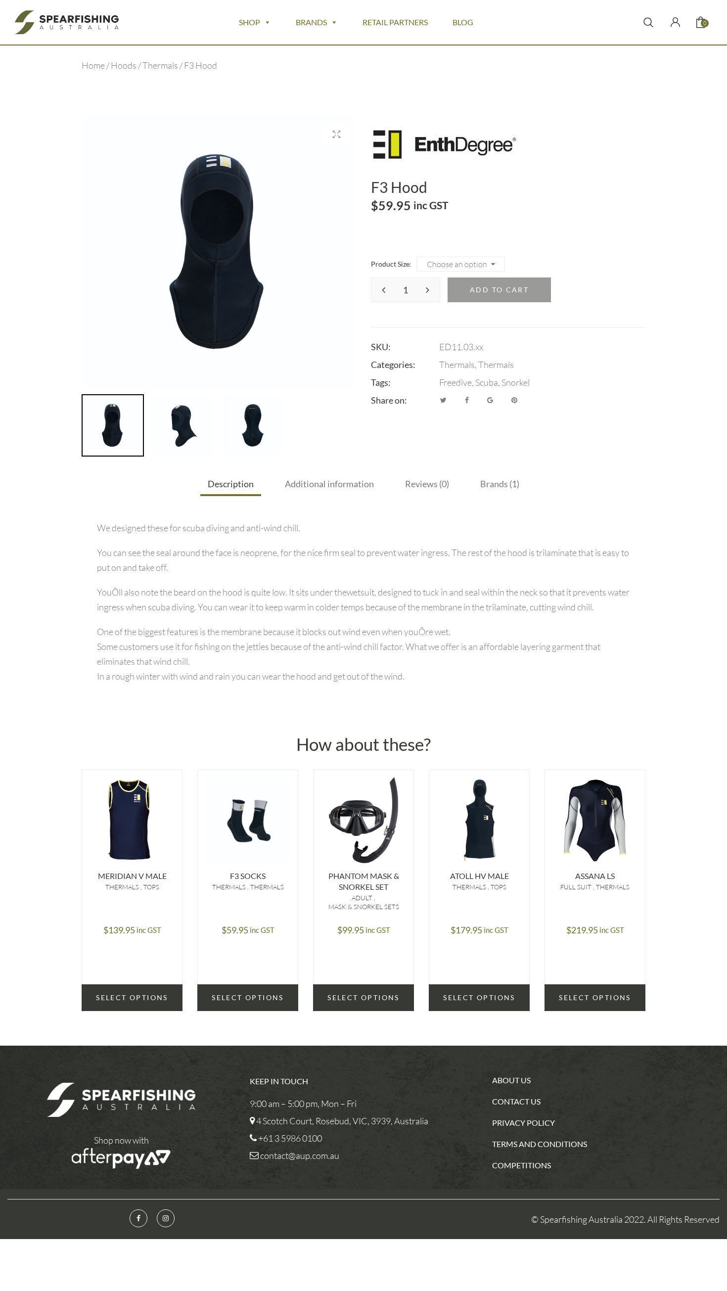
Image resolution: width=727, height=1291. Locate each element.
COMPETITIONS (521, 1165)
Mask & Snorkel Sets (363, 907)
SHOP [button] (249, 22)
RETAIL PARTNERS (395, 22)
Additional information (329, 483)
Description (231, 483)
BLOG (463, 22)
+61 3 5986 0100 (290, 1138)
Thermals (160, 65)
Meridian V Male (132, 875)
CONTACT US (516, 1101)
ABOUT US (511, 1080)
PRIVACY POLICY (523, 1122)
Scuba (486, 382)
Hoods (123, 65)
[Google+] (490, 400)
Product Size (390, 264)
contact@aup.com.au (299, 1155)
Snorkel (515, 382)
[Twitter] (443, 400)
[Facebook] (467, 400)
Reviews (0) (427, 483)
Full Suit (576, 887)
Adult (363, 898)
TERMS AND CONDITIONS (539, 1144)
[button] (336, 134)
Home (93, 65)
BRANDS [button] (311, 22)
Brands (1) (499, 483)
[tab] (230, 483)
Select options (132, 997)
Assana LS (595, 875)
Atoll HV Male (479, 875)
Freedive (455, 382)
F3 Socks (248, 875)
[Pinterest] (514, 400)
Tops (151, 887)
